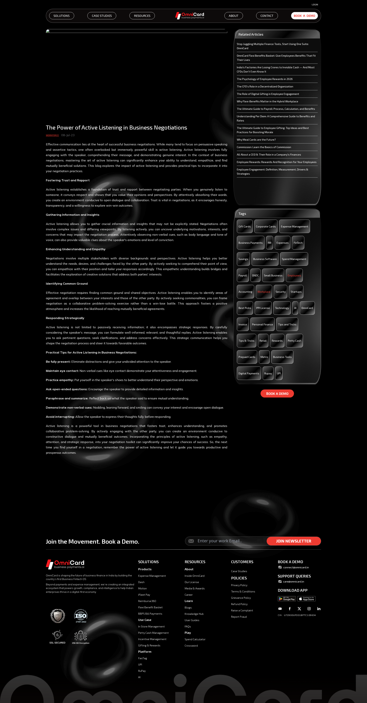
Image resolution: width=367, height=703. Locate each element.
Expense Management (152, 575)
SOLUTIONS (62, 15)
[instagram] (309, 609)
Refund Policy (239, 604)
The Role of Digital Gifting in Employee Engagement (268, 93)
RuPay (142, 670)
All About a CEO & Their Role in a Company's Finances (269, 154)
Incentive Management (152, 639)
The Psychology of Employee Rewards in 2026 (265, 79)
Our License (192, 582)
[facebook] (289, 609)
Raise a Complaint (242, 610)
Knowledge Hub (194, 613)
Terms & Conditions (243, 591)
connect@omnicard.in (296, 567)
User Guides (192, 620)
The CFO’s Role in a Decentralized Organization (265, 86)
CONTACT (267, 15)
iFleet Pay (144, 594)
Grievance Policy (241, 597)
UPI (140, 664)
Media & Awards (195, 588)
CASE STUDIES (102, 15)
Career (189, 594)
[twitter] (299, 609)
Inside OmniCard (195, 575)
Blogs (188, 607)
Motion (142, 588)
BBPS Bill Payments (150, 613)
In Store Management (151, 626)
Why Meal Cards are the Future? (256, 139)
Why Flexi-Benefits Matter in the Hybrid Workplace (267, 101)
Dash (141, 582)
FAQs (188, 626)
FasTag (142, 658)
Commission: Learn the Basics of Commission (264, 147)
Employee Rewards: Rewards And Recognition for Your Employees (277, 162)
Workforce (52, 135)
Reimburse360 (147, 601)
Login (315, 4)
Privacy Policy (239, 585)
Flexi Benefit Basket (150, 607)
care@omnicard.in (293, 581)
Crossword (191, 645)
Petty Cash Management (153, 632)
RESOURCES (142, 15)
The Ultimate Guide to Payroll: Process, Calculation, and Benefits (276, 108)
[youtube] (280, 609)
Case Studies (239, 571)
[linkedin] (318, 609)
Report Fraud (239, 616)
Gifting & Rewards (149, 645)
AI (139, 677)
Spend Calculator (195, 639)
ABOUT (233, 15)
